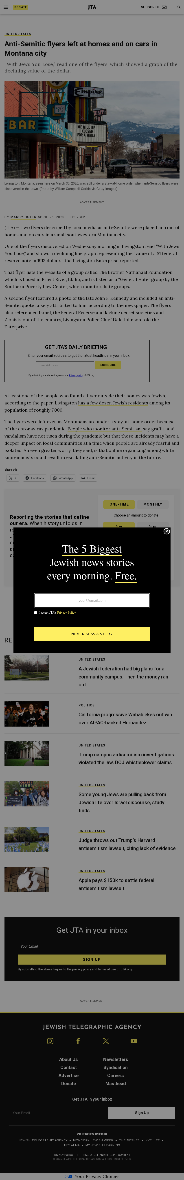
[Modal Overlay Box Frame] (92, 590)
